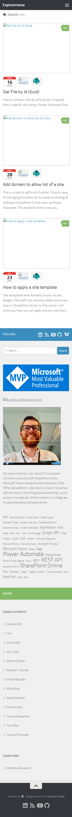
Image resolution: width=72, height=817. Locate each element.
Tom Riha (12, 725)
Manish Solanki (16, 661)
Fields (5, 533)
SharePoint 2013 (11, 566)
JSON (15, 538)
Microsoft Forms (11, 544)
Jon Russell (13, 642)
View (65, 572)
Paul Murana (14, 707)
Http (63, 533)
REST (36, 560)
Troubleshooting (54, 572)
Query (28, 560)
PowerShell (53, 555)
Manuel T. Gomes (17, 670)
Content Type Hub (28, 522)
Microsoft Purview (48, 543)
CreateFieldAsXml (47, 522)
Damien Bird (14, 624)
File (12, 533)
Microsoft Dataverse (45, 538)
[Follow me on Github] (59, 334)
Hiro (9, 633)
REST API (51, 559)
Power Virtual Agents (13, 560)
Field (60, 527)
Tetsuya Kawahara (18, 716)
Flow (24, 533)
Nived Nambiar (16, 698)
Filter (18, 533)
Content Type (10, 522)
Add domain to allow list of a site (33, 184)
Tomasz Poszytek (18, 735)
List (22, 538)
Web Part (9, 577)
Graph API (50, 532)
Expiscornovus (14, 5)
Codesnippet (47, 517)
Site (5, 571)
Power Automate (23, 554)
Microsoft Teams (15, 549)
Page (39, 549)
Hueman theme (56, 796)
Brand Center (33, 517)
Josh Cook (13, 652)
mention (31, 539)
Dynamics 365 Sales (29, 527)
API (5, 517)
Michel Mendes (16, 679)
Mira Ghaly (13, 688)
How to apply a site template (30, 287)
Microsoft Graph (28, 544)
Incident (7, 539)
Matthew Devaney (18, 768)
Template (14, 571)
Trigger (23, 571)
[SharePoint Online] (36, 81)
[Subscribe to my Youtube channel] (53, 334)
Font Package (34, 533)
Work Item (23, 577)
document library (11, 527)
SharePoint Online (41, 565)
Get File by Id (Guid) (21, 91)
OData (31, 549)
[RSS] (46, 334)
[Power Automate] (23, 81)
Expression (48, 527)
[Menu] (67, 5)
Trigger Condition (37, 571)
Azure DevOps (17, 517)
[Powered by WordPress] (22, 796)
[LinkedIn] (40, 334)
